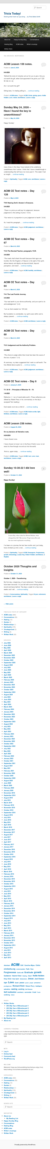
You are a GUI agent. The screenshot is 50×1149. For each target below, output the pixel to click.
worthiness (21, 97)
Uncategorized (9, 629)
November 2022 (9, 741)
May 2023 (7, 729)
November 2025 (9, 658)
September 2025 (9, 662)
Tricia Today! (12, 13)
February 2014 (9, 933)
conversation (20, 969)
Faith (28, 969)
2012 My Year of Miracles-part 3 (17, 1011)
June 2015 (7, 893)
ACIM (26, 95)
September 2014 (9, 916)
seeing (14, 989)
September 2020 (9, 778)
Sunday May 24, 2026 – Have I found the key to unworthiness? (17, 110)
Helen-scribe (32, 412)
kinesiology (13, 555)
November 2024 (9, 687)
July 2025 (7, 667)
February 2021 (9, 771)
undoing (7, 995)
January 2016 (8, 876)
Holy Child (7, 979)
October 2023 (8, 719)
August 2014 (8, 918)
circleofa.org (9, 968)
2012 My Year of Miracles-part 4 (17, 1013)
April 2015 (7, 898)
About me (7, 39)
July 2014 (7, 920)
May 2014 (7, 925)
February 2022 (9, 756)
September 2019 (9, 795)
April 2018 (7, 825)
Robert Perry (30, 986)
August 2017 (8, 834)
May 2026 (7, 648)
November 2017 (9, 832)
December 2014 (9, 908)
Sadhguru (38, 986)
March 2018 (8, 827)
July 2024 (7, 697)
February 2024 (9, 709)
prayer (31, 983)
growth (6, 555)
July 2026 (7, 643)
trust (37, 456)
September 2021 (9, 763)
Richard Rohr (19, 985)
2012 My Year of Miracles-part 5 (17, 1016)
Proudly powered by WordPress (25, 1145)
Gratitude (28, 972)
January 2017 (8, 847)
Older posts (8, 604)
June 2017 (7, 839)
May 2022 (7, 751)
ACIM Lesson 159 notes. (18, 64)
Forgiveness (40, 552)
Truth (38, 992)
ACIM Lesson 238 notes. (18, 423)
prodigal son (8, 986)
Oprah (17, 983)
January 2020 (8, 790)
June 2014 (7, 923)
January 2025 (8, 682)
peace (22, 982)
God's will (20, 973)
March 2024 (8, 707)
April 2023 (7, 731)
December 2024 (9, 685)
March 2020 (8, 785)
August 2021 (8, 766)
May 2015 (7, 896)
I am (29, 456)
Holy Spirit (15, 979)
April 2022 (7, 753)
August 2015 (8, 889)
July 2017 (7, 837)
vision (15, 97)
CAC (21, 965)
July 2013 (7, 950)
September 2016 (9, 857)
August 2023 (8, 724)
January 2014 (8, 935)
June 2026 (7, 645)
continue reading (33, 91)
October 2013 (8, 943)
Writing (6, 632)
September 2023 (9, 721)
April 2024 (7, 704)
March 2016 (8, 871)
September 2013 (9, 945)
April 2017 (7, 842)
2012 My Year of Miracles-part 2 (17, 1008)
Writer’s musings (32, 44)
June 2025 (7, 670)
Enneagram (31, 552)
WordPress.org (9, 1059)
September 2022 (9, 746)
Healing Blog (8, 44)
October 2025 (8, 660)
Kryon (36, 594)
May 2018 (7, 822)
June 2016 (7, 864)
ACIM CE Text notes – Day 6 (20, 381)
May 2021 (7, 768)
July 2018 (7, 817)
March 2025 (8, 677)
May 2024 (7, 702)
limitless (6, 414)
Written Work (8, 49)
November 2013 (9, 940)
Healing (6, 619)
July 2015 (7, 891)
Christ (30, 95)
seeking (21, 989)
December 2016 (9, 849)
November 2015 (9, 881)
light (38, 412)
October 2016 (8, 854)
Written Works (9, 1003)
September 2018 (9, 812)
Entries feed (8, 1054)
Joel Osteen (39, 978)
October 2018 (8, 810)
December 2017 (9, 830)
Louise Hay (21, 555)
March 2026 (8, 653)
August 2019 (8, 798)
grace (40, 95)
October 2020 (8, 775)
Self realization (10, 992)
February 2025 (9, 680)
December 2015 (9, 879)
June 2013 (7, 952)
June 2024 (7, 699)
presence (37, 983)
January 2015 (8, 906)
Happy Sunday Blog (20, 39)
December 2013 (9, 938)
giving (35, 95)
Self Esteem (28, 989)
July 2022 (7, 748)
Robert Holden (30, 555)
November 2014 (9, 911)
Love (10, 97)
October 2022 (8, 743)
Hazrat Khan (17, 976)
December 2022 (9, 739)
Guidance (7, 976)
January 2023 (8, 736)
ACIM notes (19, 44)
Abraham (7, 965)
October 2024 (8, 689)
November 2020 (9, 773)
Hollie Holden (38, 975)
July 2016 (7, 861)
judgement (31, 227)
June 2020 (7, 783)
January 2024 (8, 712)
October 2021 (8, 761)
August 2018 (8, 815)
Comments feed (9, 1056)
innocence (23, 979)
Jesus (31, 978)
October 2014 (8, 913)
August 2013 (8, 948)
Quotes (6, 622)
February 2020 (9, 788)
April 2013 (7, 957)
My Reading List (9, 1018)
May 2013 (7, 955)
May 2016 (7, 866)
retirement (42, 594)
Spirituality (13, 179)
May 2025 (7, 672)
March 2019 (8, 802)
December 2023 (9, 714)
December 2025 (9, 655)
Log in (6, 1051)
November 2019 (9, 793)
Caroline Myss (29, 965)
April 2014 (7, 928)
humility (30, 270)
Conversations (34, 39)
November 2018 (9, 807)
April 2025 (7, 675)
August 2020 (8, 780)
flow (31, 969)
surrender (28, 992)
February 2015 (9, 903)
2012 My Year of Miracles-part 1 (17, 1006)
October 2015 (8, 884)
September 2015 (9, 886)
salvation (7, 989)
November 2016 (9, 852)
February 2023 (9, 734)
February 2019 (9, 805)
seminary (20, 992)
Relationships (9, 624)
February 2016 (9, 874)
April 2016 (7, 869)
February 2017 (9, 844)
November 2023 (9, 717)
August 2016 (8, 859)
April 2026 (7, 650)
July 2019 (7, 800)
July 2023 (7, 726)
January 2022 (8, 758)
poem (27, 983)
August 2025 (8, 665)
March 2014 (8, 930)
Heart (30, 976)
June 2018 (7, 820)
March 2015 (8, 901)
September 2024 (9, 692)
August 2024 (8, 694)
